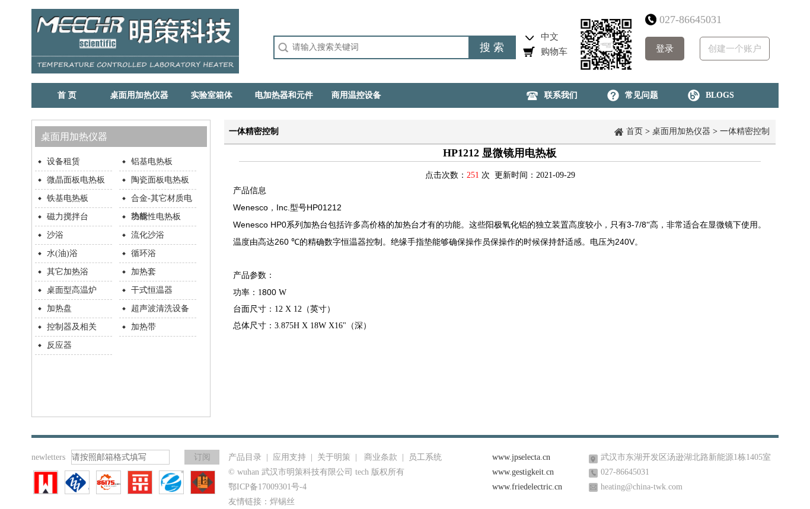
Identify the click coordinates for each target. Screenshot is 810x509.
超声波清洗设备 (160, 308)
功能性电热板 (156, 216)
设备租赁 (63, 161)
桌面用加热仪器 (681, 131)
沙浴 (55, 235)
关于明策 (333, 457)
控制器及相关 (72, 326)
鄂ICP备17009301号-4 (267, 486)
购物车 (554, 51)
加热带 (143, 326)
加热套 (143, 271)
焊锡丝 (282, 501)
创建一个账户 (734, 48)
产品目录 (245, 457)
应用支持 (289, 457)
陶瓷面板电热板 (160, 179)
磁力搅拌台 (67, 216)
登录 (665, 48)
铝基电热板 (152, 161)
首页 (634, 131)
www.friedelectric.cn (527, 486)
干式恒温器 (152, 290)
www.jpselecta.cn (521, 457)
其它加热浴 (67, 271)
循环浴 (143, 253)
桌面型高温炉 (72, 290)
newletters (48, 457)
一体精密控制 (745, 131)
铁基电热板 (67, 198)
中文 (550, 36)
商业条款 (380, 457)
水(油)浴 (62, 253)
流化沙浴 (147, 235)
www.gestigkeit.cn (523, 472)
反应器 (59, 345)
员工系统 (425, 457)
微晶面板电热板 (76, 179)
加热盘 (59, 308)
